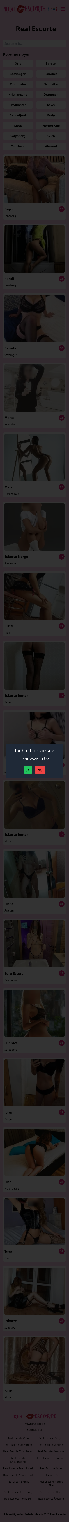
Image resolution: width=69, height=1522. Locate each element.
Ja (28, 770)
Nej (40, 770)
